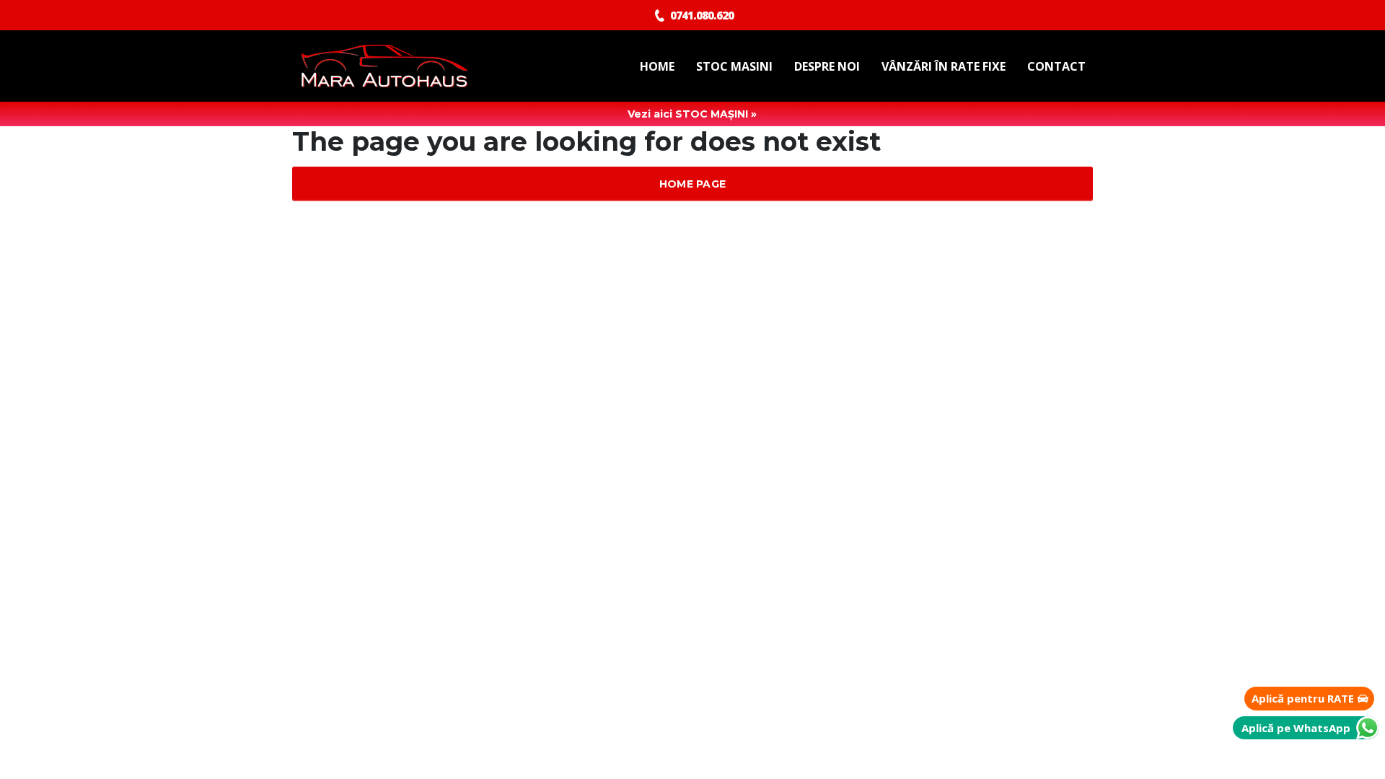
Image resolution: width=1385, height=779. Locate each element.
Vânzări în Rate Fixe (943, 66)
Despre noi (827, 66)
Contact (1056, 66)
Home (657, 66)
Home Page (692, 183)
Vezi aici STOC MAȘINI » (692, 113)
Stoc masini (734, 66)
